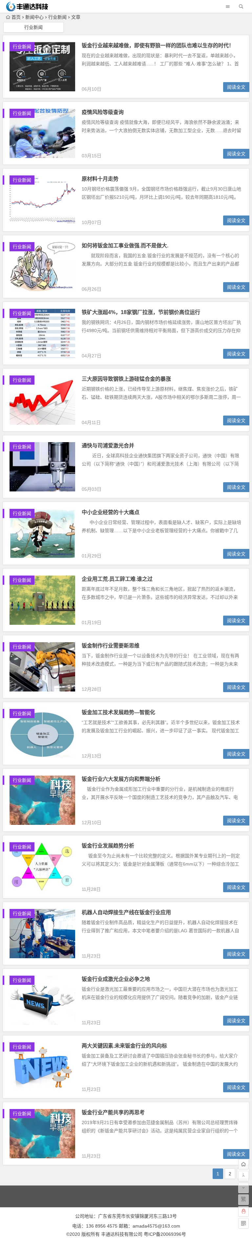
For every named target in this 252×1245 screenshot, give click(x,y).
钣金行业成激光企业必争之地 (116, 979)
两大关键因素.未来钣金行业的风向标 (124, 1046)
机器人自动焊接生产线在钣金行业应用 (126, 912)
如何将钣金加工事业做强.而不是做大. (125, 245)
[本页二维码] (243, 1223)
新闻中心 (34, 17)
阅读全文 (236, 87)
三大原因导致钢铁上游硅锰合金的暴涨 (126, 379)
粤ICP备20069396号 (165, 1234)
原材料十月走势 (100, 179)
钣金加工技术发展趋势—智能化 (118, 712)
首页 (16, 17)
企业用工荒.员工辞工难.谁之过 (117, 579)
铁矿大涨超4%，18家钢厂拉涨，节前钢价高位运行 (141, 312)
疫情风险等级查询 (103, 112)
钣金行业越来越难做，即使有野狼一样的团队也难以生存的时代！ (158, 45)
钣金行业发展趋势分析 (108, 846)
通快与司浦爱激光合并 (108, 445)
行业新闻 (57, 17)
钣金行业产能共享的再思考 (113, 1112)
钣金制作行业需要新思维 (110, 645)
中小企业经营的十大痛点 (110, 512)
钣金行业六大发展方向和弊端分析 (121, 779)
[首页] (243, 1164)
